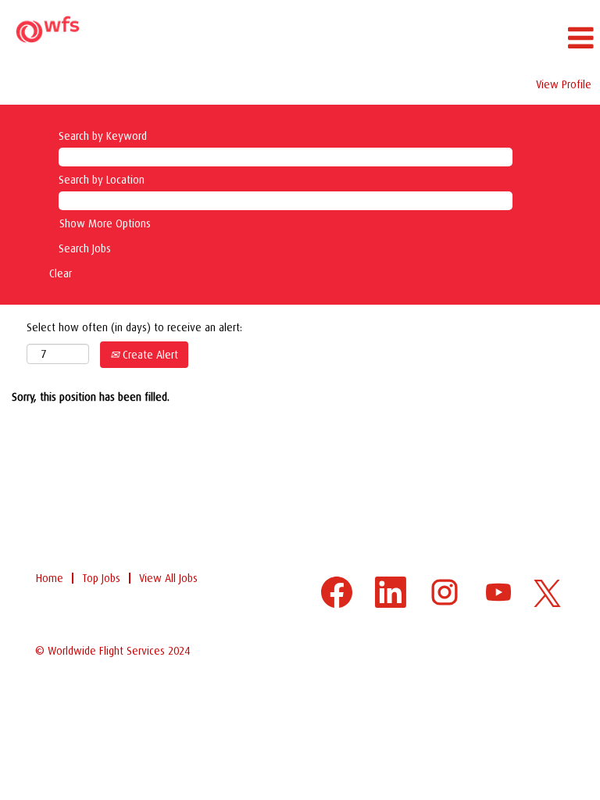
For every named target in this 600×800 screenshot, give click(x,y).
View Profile (563, 84)
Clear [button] (60, 273)
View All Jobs (168, 578)
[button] (400, 38)
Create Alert (149, 355)
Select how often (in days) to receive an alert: (134, 327)
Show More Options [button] (105, 223)
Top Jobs (101, 578)
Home (49, 578)
